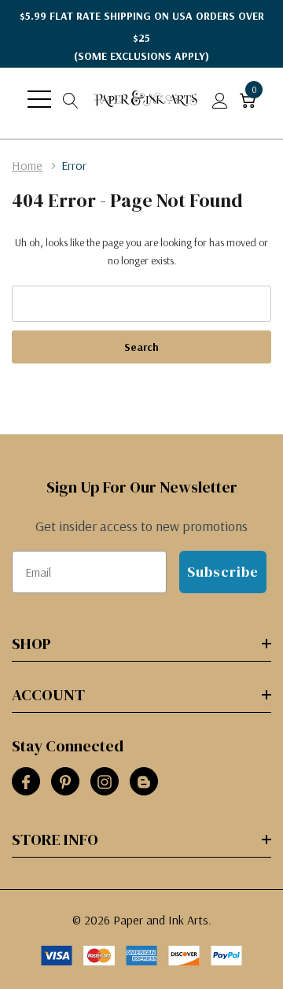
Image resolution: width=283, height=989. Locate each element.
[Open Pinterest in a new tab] (65, 782)
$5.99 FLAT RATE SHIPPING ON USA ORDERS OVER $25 (142, 36)
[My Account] (220, 99)
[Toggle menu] (39, 99)
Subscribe (223, 571)
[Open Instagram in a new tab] (104, 782)
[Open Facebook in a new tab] (26, 782)
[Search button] (71, 99)
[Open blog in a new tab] (143, 782)
